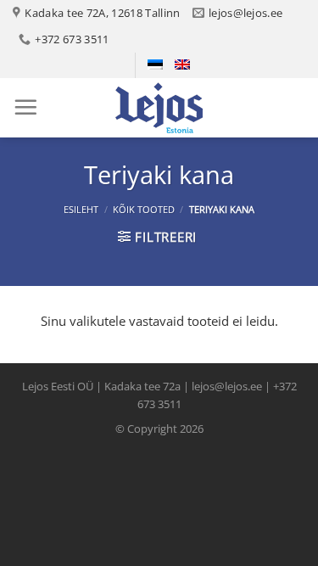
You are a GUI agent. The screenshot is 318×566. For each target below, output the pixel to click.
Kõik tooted (144, 209)
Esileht (81, 209)
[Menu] (25, 107)
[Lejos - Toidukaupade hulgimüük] (159, 107)
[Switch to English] (182, 64)
